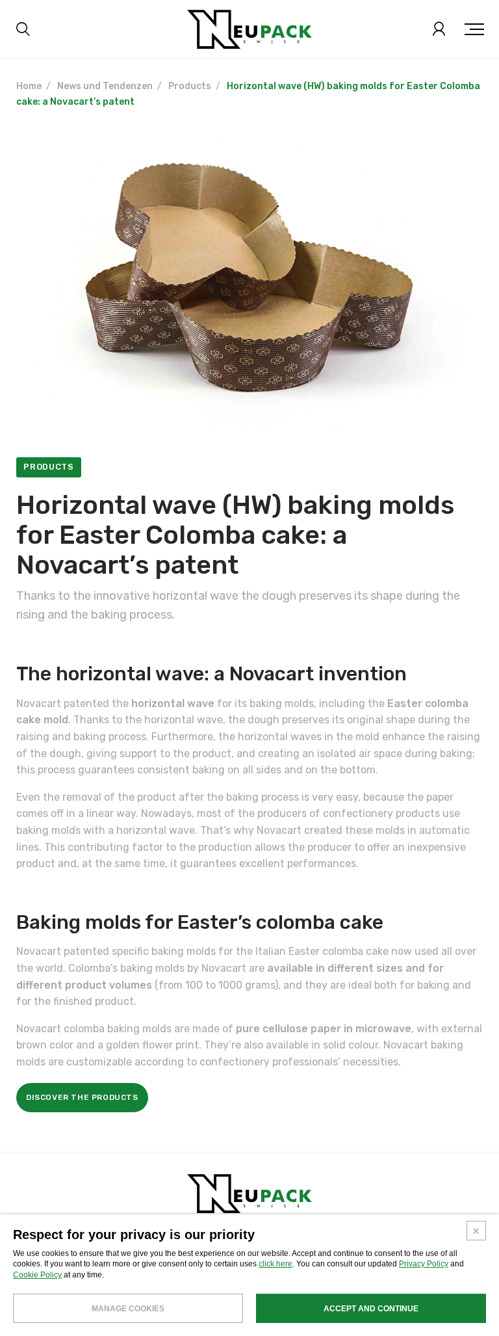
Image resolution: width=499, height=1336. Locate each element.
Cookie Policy (37, 1274)
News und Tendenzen (105, 86)
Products (189, 86)
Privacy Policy (423, 1263)
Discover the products (82, 1097)
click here (275, 1263)
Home (29, 86)
